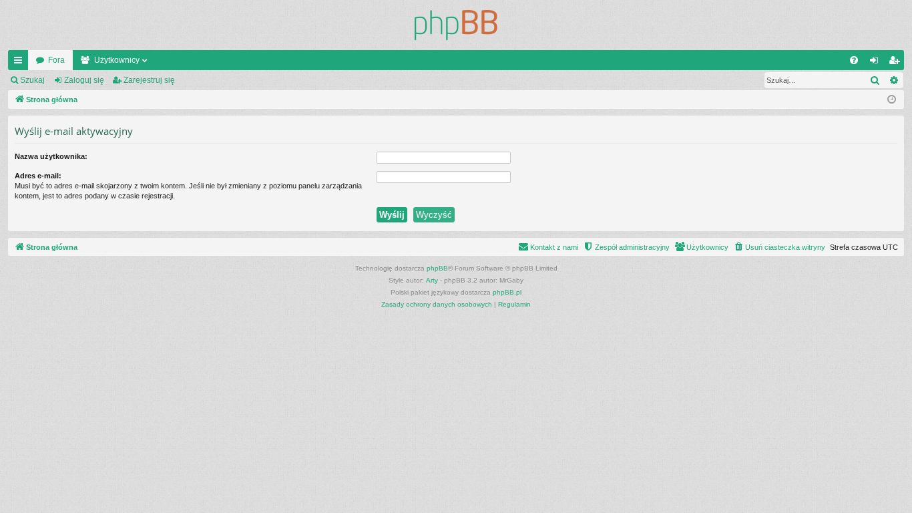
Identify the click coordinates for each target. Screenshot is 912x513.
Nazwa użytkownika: (51, 156)
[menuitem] (854, 60)
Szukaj (32, 80)
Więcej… (20, 62)
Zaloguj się (84, 80)
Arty (432, 280)
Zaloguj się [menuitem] (876, 62)
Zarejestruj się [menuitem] (896, 62)
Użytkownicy (117, 60)
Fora (56, 60)
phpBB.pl (507, 292)
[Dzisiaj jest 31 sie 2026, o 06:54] (891, 100)
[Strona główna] (456, 25)
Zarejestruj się (149, 80)
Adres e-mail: (38, 176)
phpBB (437, 268)
